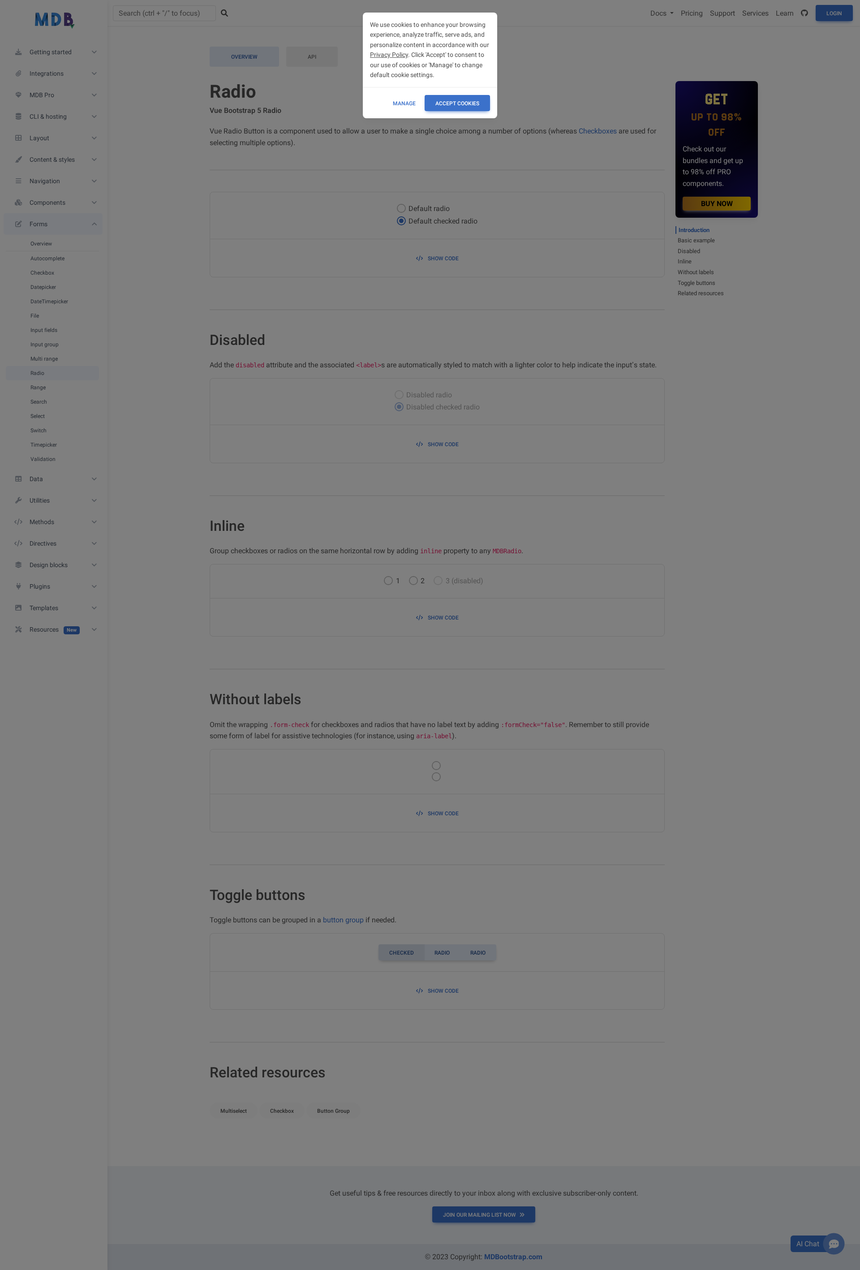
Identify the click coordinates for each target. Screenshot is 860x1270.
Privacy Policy (389, 54)
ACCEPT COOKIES (457, 103)
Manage (404, 103)
